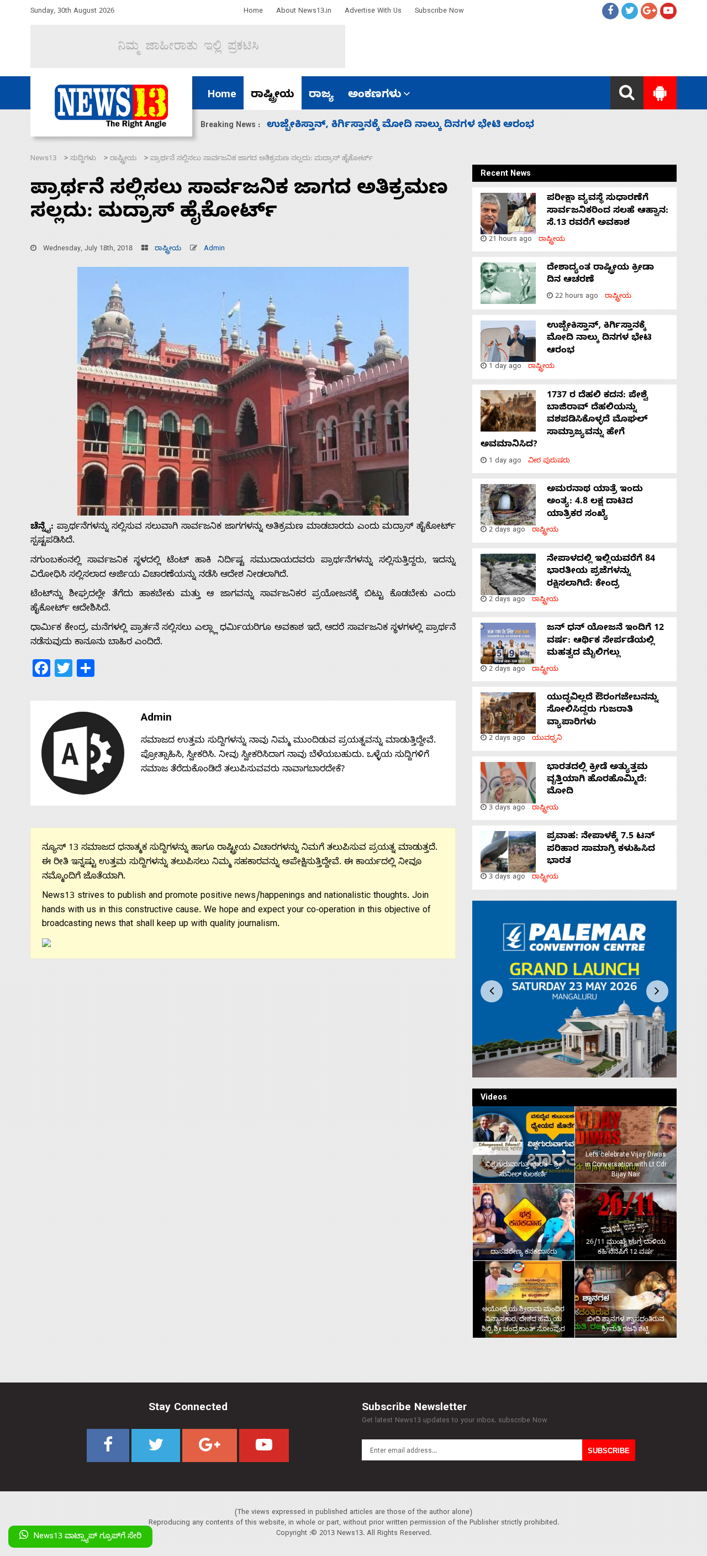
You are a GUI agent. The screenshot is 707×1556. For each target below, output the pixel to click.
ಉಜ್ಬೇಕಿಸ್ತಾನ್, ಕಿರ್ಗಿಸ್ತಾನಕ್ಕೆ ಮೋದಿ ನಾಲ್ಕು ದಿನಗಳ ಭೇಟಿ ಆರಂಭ (599, 339)
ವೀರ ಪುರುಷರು (549, 461)
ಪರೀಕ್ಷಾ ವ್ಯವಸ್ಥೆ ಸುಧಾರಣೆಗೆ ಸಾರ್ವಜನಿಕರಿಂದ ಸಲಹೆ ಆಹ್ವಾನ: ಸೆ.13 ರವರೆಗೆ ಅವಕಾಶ (607, 211)
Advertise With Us (373, 12)
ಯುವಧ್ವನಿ (547, 739)
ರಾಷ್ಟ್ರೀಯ (272, 95)
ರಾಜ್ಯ (321, 95)
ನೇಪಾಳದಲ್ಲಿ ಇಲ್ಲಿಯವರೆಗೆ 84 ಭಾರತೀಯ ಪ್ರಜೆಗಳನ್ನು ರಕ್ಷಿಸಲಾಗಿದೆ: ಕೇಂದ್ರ (601, 572)
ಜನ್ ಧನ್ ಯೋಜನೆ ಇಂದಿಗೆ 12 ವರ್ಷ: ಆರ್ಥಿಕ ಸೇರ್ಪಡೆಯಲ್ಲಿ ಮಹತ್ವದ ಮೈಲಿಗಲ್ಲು (605, 641)
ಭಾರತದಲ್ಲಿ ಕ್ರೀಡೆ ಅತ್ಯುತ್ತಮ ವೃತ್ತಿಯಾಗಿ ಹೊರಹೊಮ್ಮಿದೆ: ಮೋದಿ (597, 780)
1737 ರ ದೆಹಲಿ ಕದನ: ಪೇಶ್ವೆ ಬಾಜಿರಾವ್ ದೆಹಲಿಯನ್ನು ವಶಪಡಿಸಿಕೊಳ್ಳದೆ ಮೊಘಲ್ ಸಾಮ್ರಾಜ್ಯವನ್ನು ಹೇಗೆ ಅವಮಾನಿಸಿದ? (564, 421)
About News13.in (303, 12)
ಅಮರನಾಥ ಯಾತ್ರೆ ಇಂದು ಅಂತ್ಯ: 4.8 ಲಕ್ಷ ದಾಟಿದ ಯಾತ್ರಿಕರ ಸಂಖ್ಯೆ (404, 126)
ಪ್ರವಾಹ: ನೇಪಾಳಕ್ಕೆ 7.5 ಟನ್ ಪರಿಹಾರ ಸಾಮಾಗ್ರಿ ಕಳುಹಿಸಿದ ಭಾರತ (601, 849)
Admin (214, 249)
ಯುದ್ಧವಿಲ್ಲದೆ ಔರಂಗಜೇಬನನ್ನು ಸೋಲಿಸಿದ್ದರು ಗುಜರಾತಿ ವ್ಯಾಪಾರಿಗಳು (602, 710)
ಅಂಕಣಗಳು (375, 95)
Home (253, 12)
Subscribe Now (439, 12)
